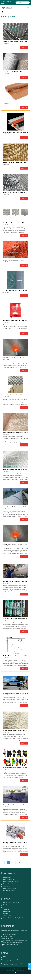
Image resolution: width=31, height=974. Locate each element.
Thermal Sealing (7, 915)
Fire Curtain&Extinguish (9, 890)
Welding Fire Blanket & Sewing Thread (13, 918)
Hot (12, 968)
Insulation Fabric (7, 905)
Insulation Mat (6, 913)
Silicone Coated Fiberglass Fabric (11, 902)
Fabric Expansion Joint (9, 879)
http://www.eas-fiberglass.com (10, 944)
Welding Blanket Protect (9, 883)
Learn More (24, 47)
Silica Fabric (6, 907)
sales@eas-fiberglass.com (10, 940)
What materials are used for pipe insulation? (16, 581)
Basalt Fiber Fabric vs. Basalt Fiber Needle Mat (16, 395)
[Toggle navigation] (28, 8)
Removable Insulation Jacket (10, 881)
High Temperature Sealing (9, 888)
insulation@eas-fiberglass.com (14, 942)
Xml (15, 968)
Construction (6, 886)
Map (18, 968)
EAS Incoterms (7, 957)
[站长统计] (15, 972)
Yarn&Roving (6, 909)
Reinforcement (7, 877)
